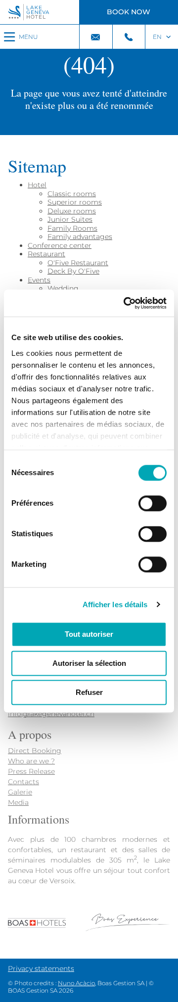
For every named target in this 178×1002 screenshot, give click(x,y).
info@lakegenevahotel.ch (51, 713)
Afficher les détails (115, 604)
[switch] (152, 503)
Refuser (89, 692)
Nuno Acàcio (76, 983)
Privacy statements (41, 968)
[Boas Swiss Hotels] (89, 929)
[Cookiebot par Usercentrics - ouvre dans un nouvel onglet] (126, 303)
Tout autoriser (89, 634)
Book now (128, 11)
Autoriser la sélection (89, 663)
